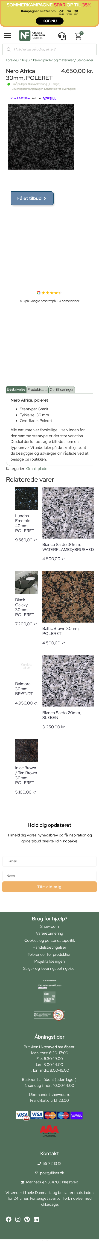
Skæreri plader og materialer (52, 60)
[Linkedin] (36, 1219)
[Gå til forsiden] (32, 36)
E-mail (7, 854)
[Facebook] (9, 1219)
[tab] (16, 389)
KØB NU (50, 21)
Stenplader (85, 60)
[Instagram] (18, 1219)
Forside (11, 60)
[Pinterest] (27, 1219)
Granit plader (37, 468)
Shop (24, 60)
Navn (6, 869)
